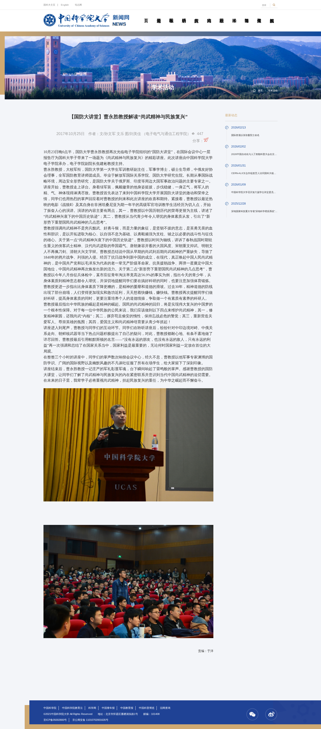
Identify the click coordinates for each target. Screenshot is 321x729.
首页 (146, 15)
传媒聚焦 (259, 15)
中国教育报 (126, 707)
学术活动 (234, 15)
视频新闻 (272, 15)
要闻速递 (158, 15)
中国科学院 (49, 707)
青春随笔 (246, 15)
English (65, 5)
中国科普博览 (146, 707)
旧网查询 (165, 707)
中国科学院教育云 (72, 707)
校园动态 (221, 15)
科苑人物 (209, 15)
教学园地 (171, 15)
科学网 (92, 707)
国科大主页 (49, 5)
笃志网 (78, 5)
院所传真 (196, 15)
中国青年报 (108, 707)
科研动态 (184, 15)
